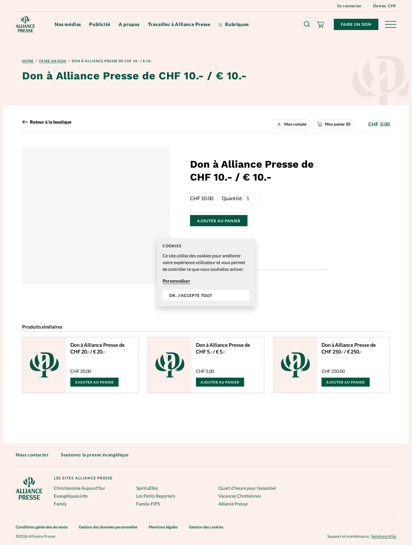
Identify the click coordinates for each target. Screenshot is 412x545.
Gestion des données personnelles (108, 527)
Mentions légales (163, 527)
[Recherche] (307, 24)
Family (60, 503)
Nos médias (68, 24)
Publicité (99, 24)
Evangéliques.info (71, 495)
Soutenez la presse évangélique (95, 454)
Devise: (384, 5)
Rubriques (236, 24)
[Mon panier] (320, 24)
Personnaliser (176, 280)
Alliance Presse (232, 503)
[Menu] (390, 24)
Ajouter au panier (218, 220)
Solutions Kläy (383, 536)
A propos (129, 24)
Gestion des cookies (206, 527)
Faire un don (356, 24)
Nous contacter (32, 454)
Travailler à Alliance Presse (179, 24)
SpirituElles (147, 488)
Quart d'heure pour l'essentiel (247, 488)
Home (28, 61)
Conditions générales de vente (42, 527)
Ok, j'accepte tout (190, 295)
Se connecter (349, 5)
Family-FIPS (148, 503)
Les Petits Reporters (155, 495)
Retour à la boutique (50, 122)
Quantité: (233, 198)
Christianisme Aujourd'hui (79, 488)
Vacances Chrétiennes (239, 495)
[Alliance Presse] (29, 500)
